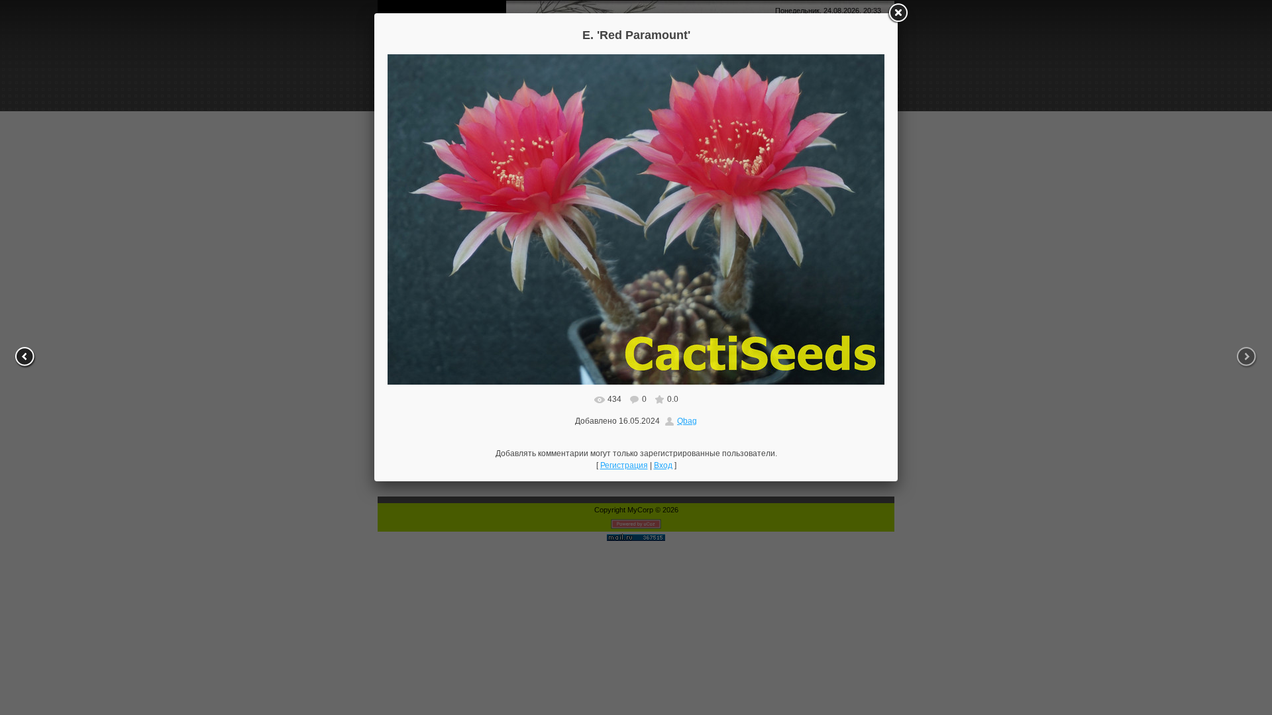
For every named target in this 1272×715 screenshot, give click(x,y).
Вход (663, 465)
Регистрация (624, 465)
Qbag (687, 421)
